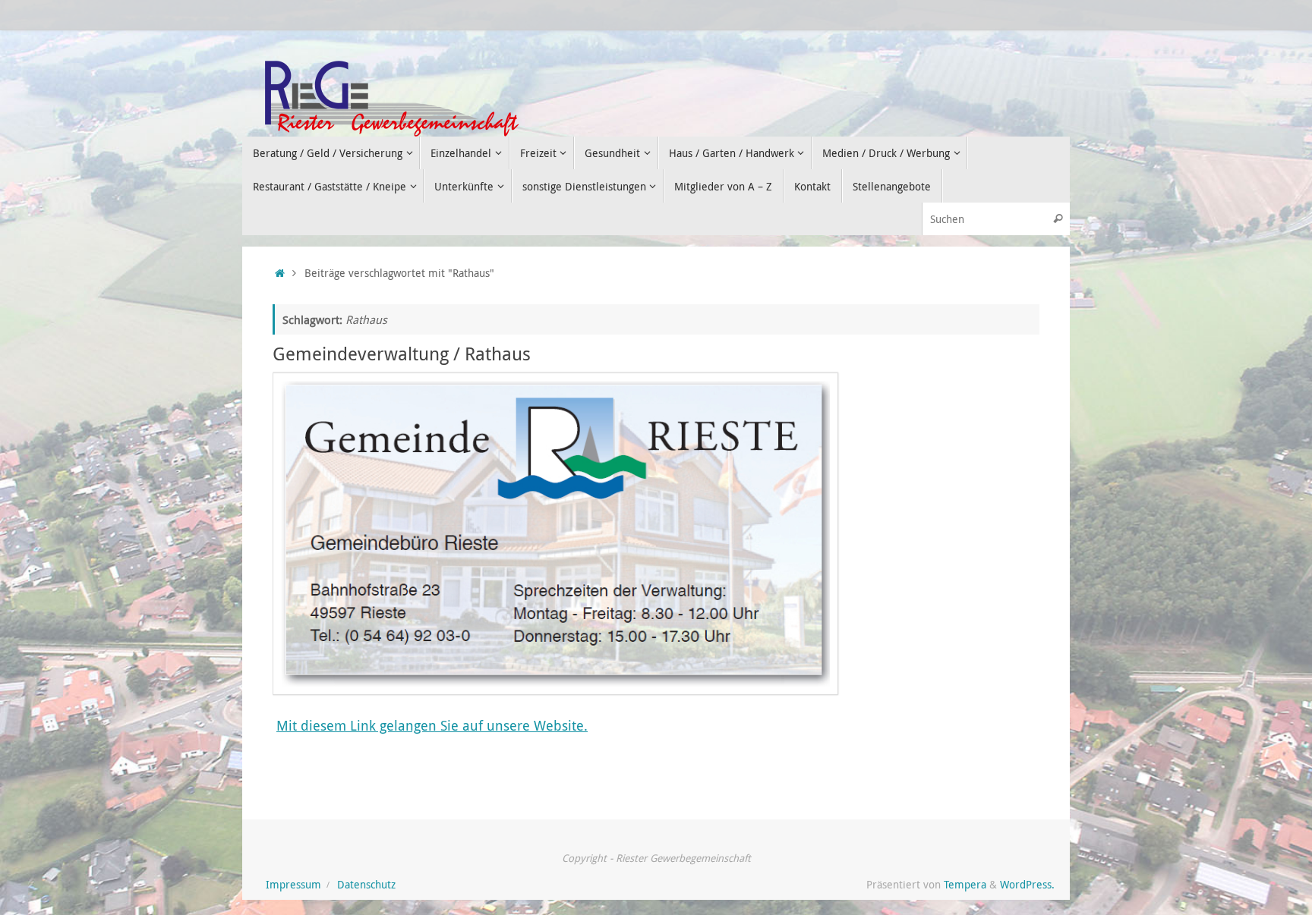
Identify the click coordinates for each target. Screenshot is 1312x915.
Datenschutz (366, 884)
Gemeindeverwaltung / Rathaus (402, 353)
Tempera (965, 884)
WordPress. (1027, 884)
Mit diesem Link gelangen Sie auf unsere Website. (432, 725)
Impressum (293, 884)
